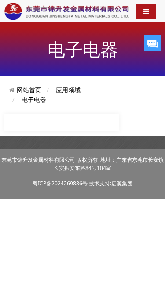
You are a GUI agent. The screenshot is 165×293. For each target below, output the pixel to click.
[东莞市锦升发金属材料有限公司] (66, 11)
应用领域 (68, 90)
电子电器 (34, 99)
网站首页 (29, 90)
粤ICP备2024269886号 (60, 183)
